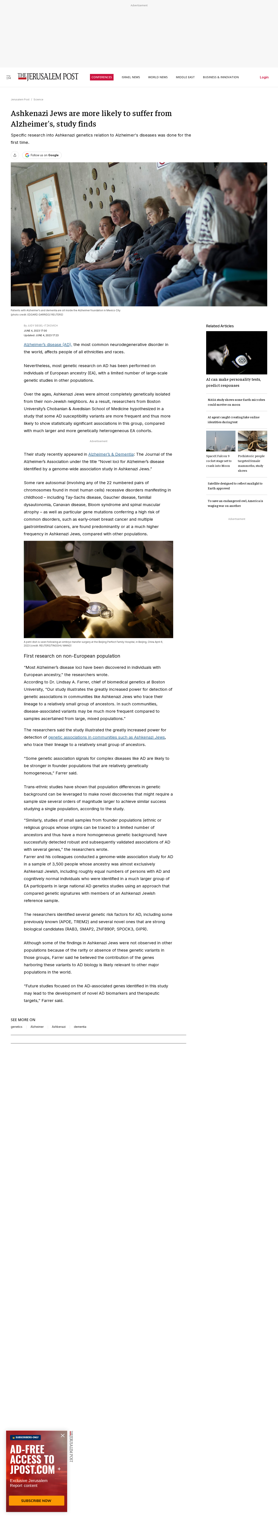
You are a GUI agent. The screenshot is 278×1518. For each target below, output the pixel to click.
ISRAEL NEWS (131, 77)
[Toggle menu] (8, 77)
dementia (80, 1026)
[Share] (15, 155)
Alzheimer (37, 1026)
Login (264, 77)
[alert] (36, 1471)
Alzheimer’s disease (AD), (48, 344)
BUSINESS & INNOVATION (221, 77)
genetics (16, 1026)
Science (38, 99)
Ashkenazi (59, 1026)
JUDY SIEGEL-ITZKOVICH (42, 325)
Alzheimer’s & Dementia (111, 454)
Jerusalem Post (20, 99)
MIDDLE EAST (185, 77)
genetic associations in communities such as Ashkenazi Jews (106, 737)
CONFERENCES (102, 77)
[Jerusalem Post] (45, 77)
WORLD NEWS (158, 77)
